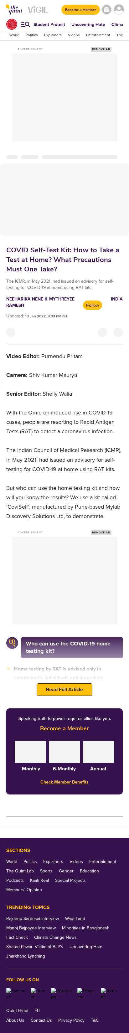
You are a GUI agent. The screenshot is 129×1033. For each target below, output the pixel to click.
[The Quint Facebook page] (16, 994)
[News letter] (106, 9)
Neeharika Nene (24, 299)
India (117, 299)
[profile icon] (118, 9)
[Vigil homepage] (38, 13)
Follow (92, 305)
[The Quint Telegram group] (86, 994)
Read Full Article (64, 689)
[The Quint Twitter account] (38, 994)
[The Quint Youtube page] (109, 994)
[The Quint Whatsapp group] (62, 994)
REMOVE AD (101, 49)
